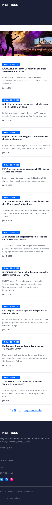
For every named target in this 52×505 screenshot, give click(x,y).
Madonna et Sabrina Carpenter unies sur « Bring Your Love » (23, 347)
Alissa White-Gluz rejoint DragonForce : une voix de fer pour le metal (24, 238)
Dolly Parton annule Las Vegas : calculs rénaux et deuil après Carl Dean (26, 105)
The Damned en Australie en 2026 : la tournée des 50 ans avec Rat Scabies (25, 202)
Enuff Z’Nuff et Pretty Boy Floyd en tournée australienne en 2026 (24, 70)
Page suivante (33, 410)
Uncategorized (11, 64)
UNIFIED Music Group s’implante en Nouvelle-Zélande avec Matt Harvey (25, 273)
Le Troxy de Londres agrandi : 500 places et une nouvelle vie (24, 311)
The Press (9, 4)
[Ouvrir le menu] (50, 4)
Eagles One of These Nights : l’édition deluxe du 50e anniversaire (25, 137)
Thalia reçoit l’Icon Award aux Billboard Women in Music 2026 (22, 382)
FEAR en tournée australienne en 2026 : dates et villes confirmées (25, 170)
